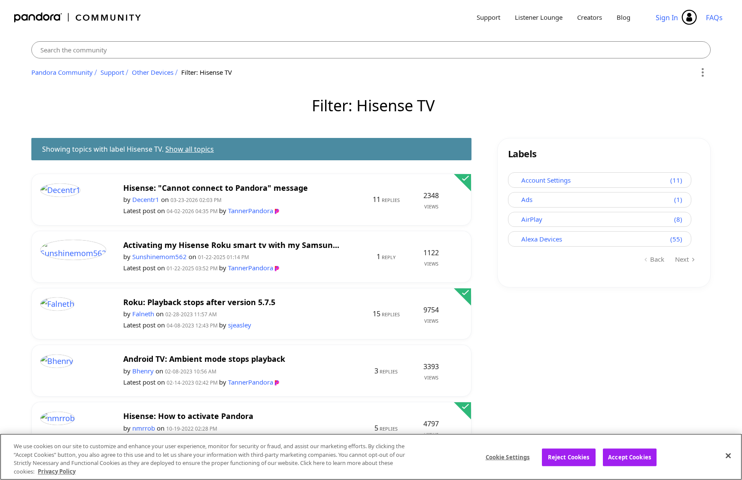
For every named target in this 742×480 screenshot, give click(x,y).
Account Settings (546, 180)
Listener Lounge (539, 17)
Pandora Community (78, 17)
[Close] (728, 455)
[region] (371, 457)
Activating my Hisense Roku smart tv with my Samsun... (231, 245)
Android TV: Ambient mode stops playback (204, 359)
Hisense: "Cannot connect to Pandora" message (215, 188)
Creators (589, 17)
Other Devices (152, 72)
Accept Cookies (629, 457)
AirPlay (531, 219)
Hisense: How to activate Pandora (188, 416)
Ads (526, 199)
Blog (623, 17)
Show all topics (189, 149)
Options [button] (703, 72)
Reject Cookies (569, 457)
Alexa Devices (541, 239)
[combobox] (371, 49)
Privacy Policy (57, 471)
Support (488, 17)
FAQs (714, 17)
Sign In (667, 17)
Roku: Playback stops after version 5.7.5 (199, 302)
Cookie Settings (508, 457)
